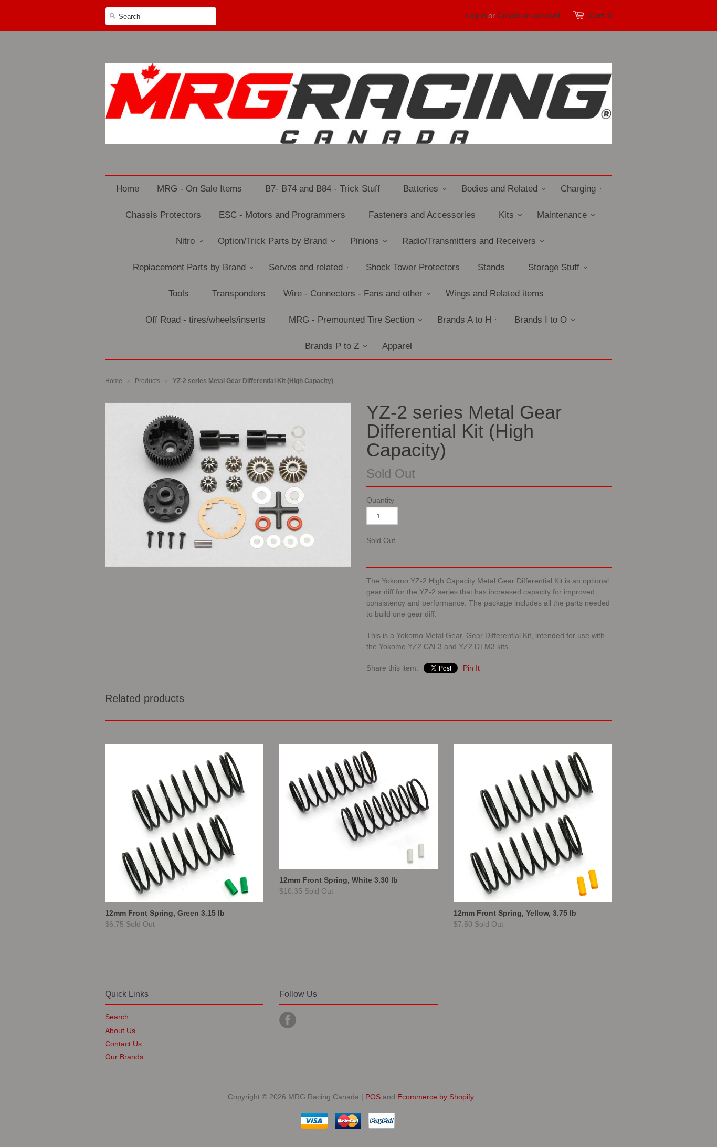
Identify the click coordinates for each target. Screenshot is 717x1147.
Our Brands (124, 1057)
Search (117, 1017)
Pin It (471, 668)
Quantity (380, 500)
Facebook (287, 1020)
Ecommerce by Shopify (435, 1096)
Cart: (600, 15)
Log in (476, 15)
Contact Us (123, 1043)
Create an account (528, 15)
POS (373, 1096)
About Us (120, 1030)
